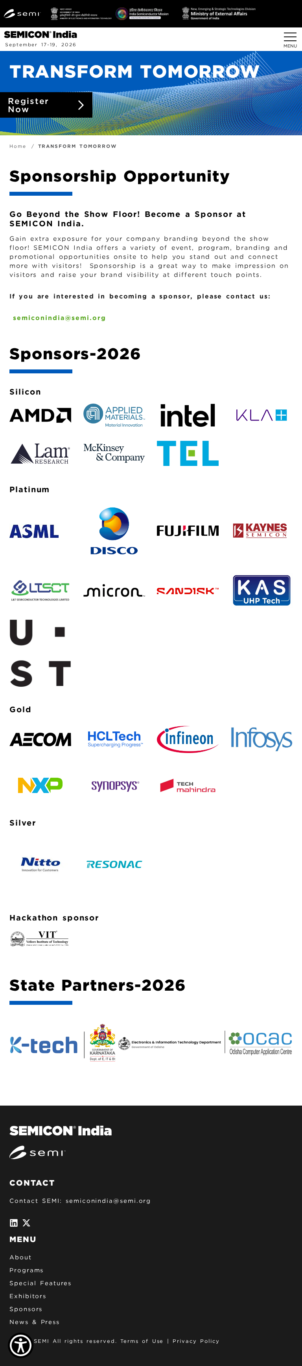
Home (17, 146)
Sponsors (25, 1309)
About (20, 1257)
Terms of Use (142, 1341)
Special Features (40, 1283)
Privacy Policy (196, 1341)
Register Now (28, 105)
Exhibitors (27, 1296)
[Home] (43, 34)
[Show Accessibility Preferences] (20, 1345)
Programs (26, 1270)
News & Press (34, 1322)
